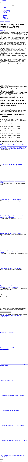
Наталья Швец (11, 147)
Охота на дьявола (4, 148)
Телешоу (5, 15)
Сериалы (5, 8)
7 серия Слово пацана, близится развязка (10, 199)
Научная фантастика (21, 147)
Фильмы (5, 7)
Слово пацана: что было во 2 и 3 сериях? (10, 268)
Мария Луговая (4, 147)
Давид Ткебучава (17, 144)
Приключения (12, 148)
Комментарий (3, 296)
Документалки (6, 11)
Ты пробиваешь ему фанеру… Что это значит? (12, 425)
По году (5, 12)
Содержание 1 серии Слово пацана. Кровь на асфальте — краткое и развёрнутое (11, 286)
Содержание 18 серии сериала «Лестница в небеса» (13, 440)
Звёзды (5, 17)
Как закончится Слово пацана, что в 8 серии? (11, 164)
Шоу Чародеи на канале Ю (7, 332)
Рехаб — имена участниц (6, 380)
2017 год (2, 144)
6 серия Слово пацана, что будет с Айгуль (10, 233)
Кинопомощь (3, 0)
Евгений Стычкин (14, 146)
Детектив (24, 144)
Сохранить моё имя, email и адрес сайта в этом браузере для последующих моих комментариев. (13, 309)
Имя (1, 292)
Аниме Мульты (6, 10)
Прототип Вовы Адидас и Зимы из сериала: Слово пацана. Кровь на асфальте (13, 216)
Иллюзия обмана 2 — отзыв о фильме (9, 410)
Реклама (5, 13)
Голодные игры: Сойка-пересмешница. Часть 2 (12, 395)
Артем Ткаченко (9, 144)
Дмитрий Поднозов (5, 146)
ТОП (4, 16)
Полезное (5, 18)
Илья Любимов (23, 146)
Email (1, 294)
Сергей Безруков (21, 148)
